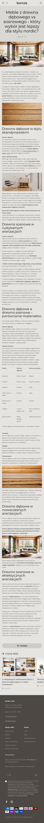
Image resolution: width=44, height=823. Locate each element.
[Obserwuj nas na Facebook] (6, 801)
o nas (26, 731)
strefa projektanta (29, 738)
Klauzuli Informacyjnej (21, 795)
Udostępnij (23, 646)
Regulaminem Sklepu (13, 789)
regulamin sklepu (10, 745)
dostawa (7, 738)
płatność (8, 734)
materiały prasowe (30, 741)
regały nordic (6, 153)
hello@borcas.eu (10, 721)
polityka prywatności (11, 748)
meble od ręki (9, 731)
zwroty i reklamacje (11, 741)
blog (25, 734)
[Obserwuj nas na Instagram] (11, 801)
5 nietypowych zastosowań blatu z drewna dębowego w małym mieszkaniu (17, 682)
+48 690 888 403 (10, 716)
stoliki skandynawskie (29, 151)
